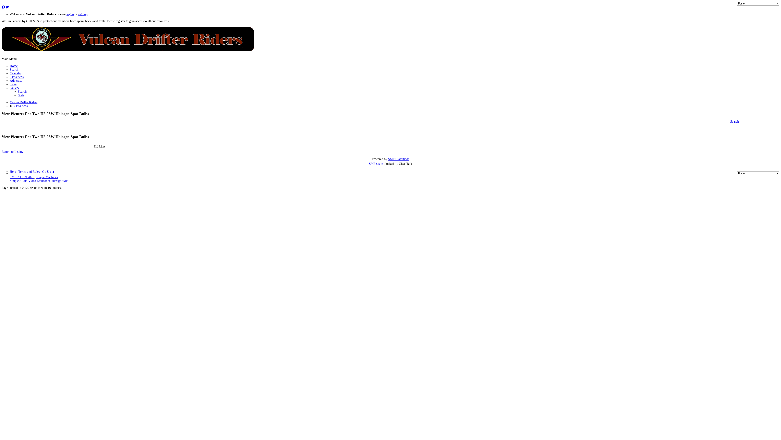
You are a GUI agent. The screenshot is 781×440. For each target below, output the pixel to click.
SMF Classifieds (398, 159)
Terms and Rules (29, 171)
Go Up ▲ (48, 171)
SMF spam (376, 163)
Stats (21, 95)
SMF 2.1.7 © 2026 (22, 177)
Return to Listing (12, 151)
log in (70, 14)
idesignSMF (60, 181)
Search (22, 91)
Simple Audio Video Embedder (30, 181)
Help (13, 171)
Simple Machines (47, 177)
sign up (82, 14)
